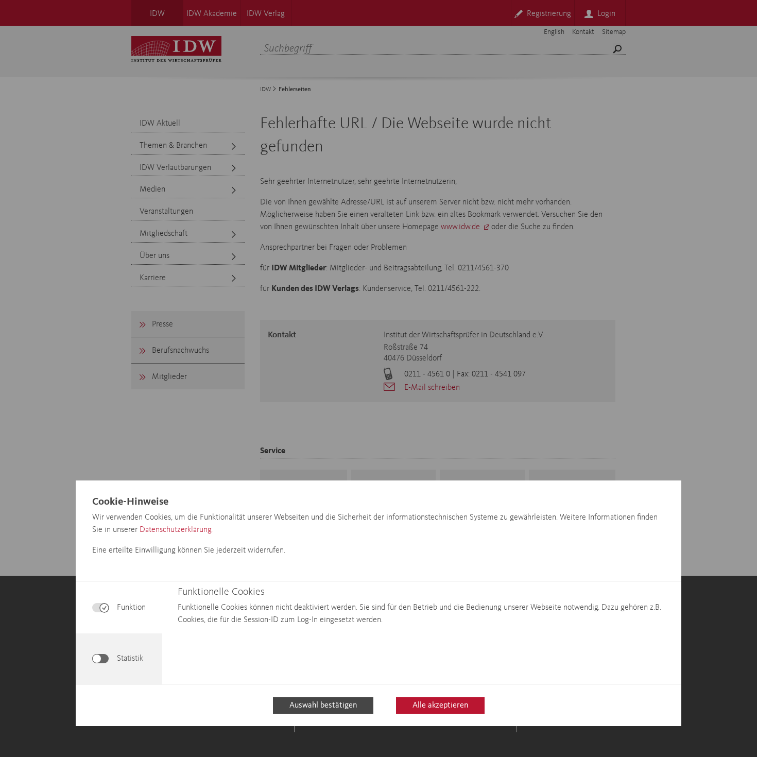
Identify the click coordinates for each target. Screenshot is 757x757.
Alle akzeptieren (440, 705)
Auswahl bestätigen (323, 705)
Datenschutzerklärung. (176, 530)
